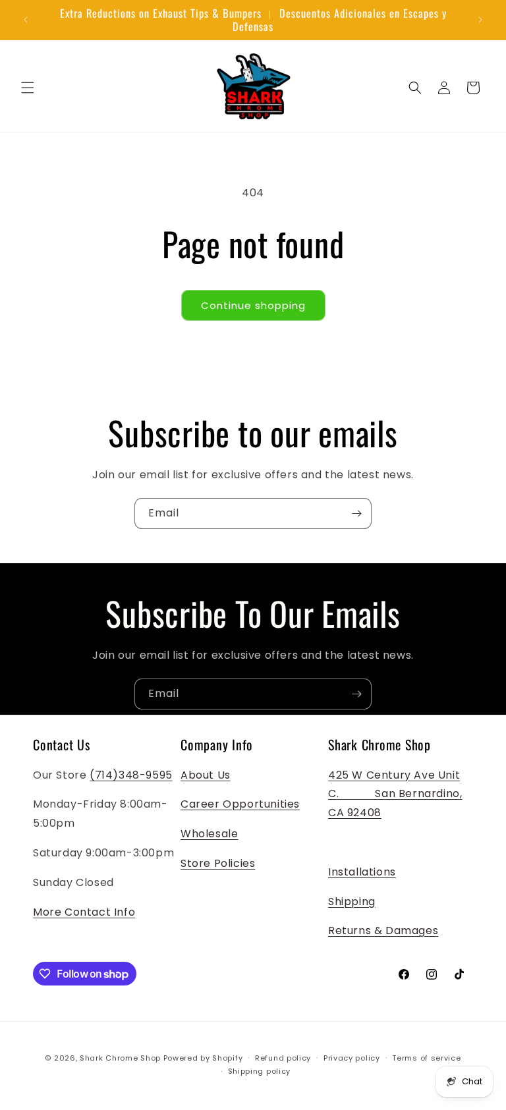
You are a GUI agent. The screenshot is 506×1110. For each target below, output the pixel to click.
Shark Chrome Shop (120, 1058)
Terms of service (426, 1058)
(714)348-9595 (131, 775)
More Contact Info (84, 912)
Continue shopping (253, 305)
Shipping (352, 901)
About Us (206, 775)
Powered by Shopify (203, 1058)
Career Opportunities (240, 804)
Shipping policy (259, 1071)
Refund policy (283, 1058)
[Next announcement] (480, 19)
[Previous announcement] (25, 19)
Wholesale (209, 833)
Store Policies (218, 863)
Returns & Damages (383, 930)
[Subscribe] (356, 513)
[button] (27, 87)
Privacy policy (351, 1058)
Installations (362, 871)
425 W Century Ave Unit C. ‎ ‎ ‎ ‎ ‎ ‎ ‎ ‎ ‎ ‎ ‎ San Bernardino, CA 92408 (395, 794)
